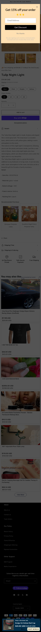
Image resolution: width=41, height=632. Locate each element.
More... (23, 629)
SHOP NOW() (33, 629)
